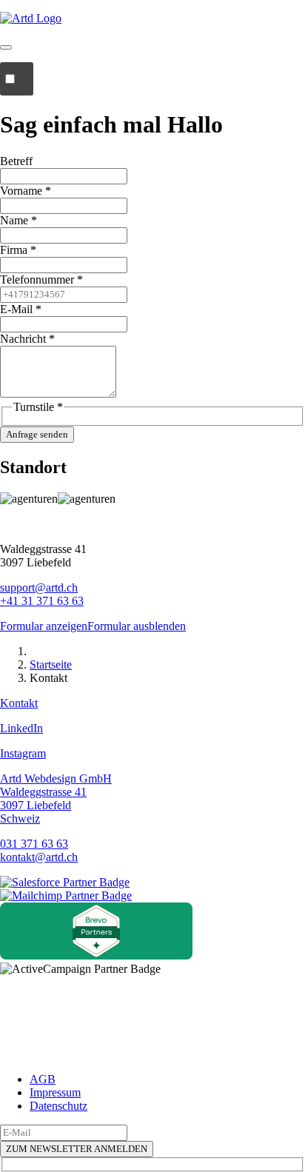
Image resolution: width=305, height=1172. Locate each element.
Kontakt (19, 703)
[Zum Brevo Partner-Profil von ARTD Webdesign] (96, 955)
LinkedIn (21, 728)
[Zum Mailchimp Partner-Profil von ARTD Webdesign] (66, 895)
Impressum (55, 1092)
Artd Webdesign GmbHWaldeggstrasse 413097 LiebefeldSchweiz (56, 798)
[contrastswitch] (6, 47)
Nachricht (27, 338)
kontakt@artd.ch (39, 857)
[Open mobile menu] (16, 79)
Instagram (23, 753)
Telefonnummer (41, 279)
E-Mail (20, 309)
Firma (18, 250)
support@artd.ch (39, 587)
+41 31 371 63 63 (42, 601)
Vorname (25, 190)
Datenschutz (58, 1105)
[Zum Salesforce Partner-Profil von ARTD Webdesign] (65, 882)
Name (18, 220)
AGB (43, 1079)
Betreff (16, 161)
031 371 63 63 (34, 843)
